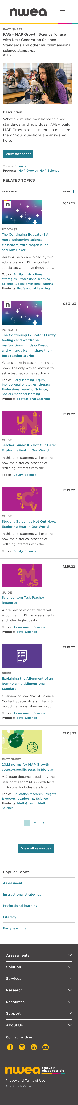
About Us (14, 1025)
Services (13, 978)
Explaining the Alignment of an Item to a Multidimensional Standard (27, 683)
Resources (15, 1002)
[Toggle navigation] (62, 12)
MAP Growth (28, 170)
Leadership (26, 798)
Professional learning (34, 279)
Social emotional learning (34, 284)
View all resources (36, 848)
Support (13, 1013)
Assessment (22, 627)
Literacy (44, 384)
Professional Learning (33, 288)
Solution (13, 967)
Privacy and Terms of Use (25, 1080)
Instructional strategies (19, 384)
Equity (18, 274)
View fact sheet (18, 154)
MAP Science (49, 170)
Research (14, 990)
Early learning (23, 380)
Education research (28, 794)
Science (20, 166)
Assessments (17, 955)
